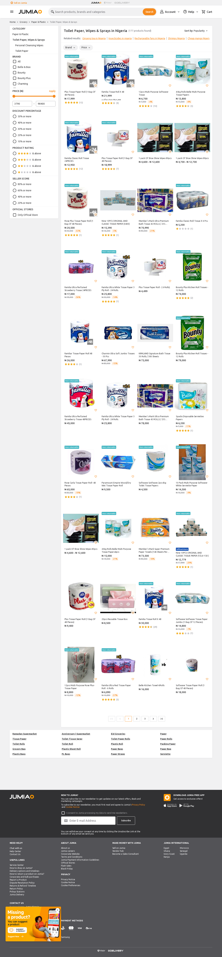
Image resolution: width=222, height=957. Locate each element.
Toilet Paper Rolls (120, 739)
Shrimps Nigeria (176, 38)
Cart (209, 11)
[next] (207, 39)
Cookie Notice (73, 807)
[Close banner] (57, 910)
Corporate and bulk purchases (24, 877)
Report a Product (18, 880)
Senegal (183, 851)
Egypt (166, 848)
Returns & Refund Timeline (23, 886)
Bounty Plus (24, 78)
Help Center (15, 851)
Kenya (167, 857)
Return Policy (16, 889)
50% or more (24, 116)
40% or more (24, 122)
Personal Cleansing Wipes (29, 45)
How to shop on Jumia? (21, 868)
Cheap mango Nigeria (199, 38)
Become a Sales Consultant (125, 854)
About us (65, 848)
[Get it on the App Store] (170, 805)
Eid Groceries (118, 734)
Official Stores (68, 863)
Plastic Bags (18, 754)
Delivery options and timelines (24, 871)
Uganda (183, 854)
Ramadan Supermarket (24, 734)
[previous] (65, 39)
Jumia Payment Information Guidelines (80, 860)
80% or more (24, 184)
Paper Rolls (166, 739)
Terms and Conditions (71, 857)
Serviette (165, 754)
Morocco (184, 848)
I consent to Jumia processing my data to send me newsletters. (96, 813)
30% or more (24, 129)
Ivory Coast (169, 854)
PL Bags (66, 754)
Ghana (167, 851)
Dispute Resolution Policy (22, 883)
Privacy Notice (68, 879)
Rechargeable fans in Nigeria (150, 38)
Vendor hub (118, 851)
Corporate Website (70, 854)
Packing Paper (168, 744)
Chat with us (16, 848)
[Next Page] (153, 719)
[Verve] (89, 928)
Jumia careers (68, 851)
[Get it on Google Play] (187, 805)
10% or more (24, 141)
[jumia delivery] (122, 3)
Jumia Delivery (17, 894)
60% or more (24, 190)
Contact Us (15, 854)
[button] (96, 86)
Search (149, 11)
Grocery (23, 22)
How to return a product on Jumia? (27, 874)
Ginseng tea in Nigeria (94, 38)
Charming (23, 83)
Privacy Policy (138, 805)
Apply (52, 91)
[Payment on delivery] (63, 928)
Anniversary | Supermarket (76, 734)
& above (36, 153)
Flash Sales (66, 866)
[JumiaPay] (108, 3)
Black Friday (67, 869)
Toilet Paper (21, 51)
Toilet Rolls (18, 744)
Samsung (65, 937)
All (19, 61)
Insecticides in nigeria (120, 38)
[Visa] (80, 928)
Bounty (21, 72)
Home (13, 22)
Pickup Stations (17, 891)
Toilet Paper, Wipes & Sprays (28, 39)
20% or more (24, 135)
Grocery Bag (18, 749)
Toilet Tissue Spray (72, 739)
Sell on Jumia (20, 3)
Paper (163, 734)
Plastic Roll (117, 744)
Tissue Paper (19, 739)
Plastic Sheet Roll (71, 749)
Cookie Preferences (70, 885)
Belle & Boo (24, 67)
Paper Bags (117, 749)
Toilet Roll (67, 744)
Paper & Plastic (38, 22)
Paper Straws (118, 754)
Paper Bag (165, 749)
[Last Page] (161, 719)
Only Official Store (28, 215)
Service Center (17, 865)
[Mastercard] (71, 928)
